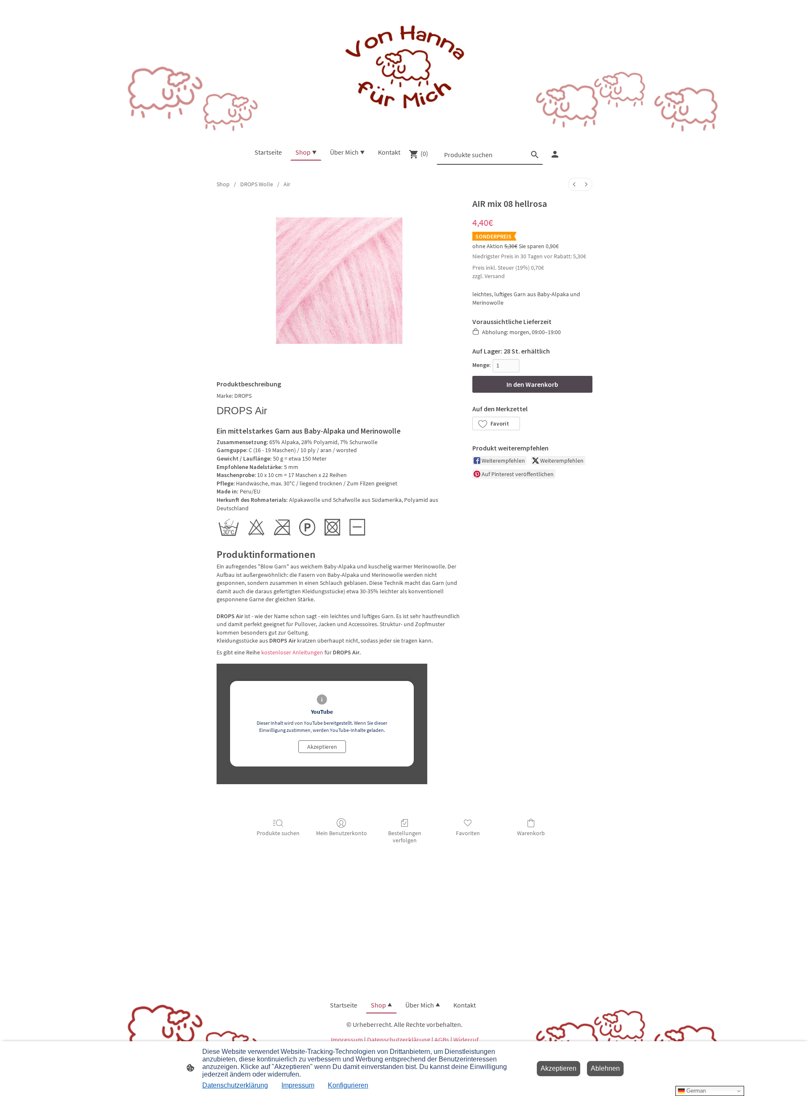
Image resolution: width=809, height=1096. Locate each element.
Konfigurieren (348, 1085)
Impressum (347, 1039)
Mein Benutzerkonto (341, 833)
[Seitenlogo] (404, 68)
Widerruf (466, 1039)
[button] (496, 423)
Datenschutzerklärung (398, 1039)
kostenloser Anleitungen (292, 652)
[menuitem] (574, 184)
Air (287, 184)
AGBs (441, 1039)
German (695, 1091)
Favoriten (468, 833)
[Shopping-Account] (555, 154)
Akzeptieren (322, 746)
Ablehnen (605, 1068)
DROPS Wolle (256, 184)
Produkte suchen (278, 833)
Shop (223, 184)
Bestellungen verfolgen (404, 836)
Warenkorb (531, 833)
